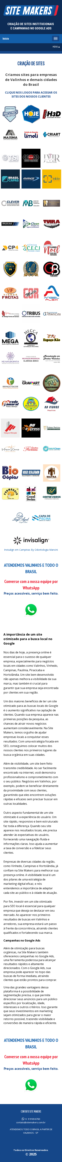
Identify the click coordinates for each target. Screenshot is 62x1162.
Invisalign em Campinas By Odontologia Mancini (31, 549)
